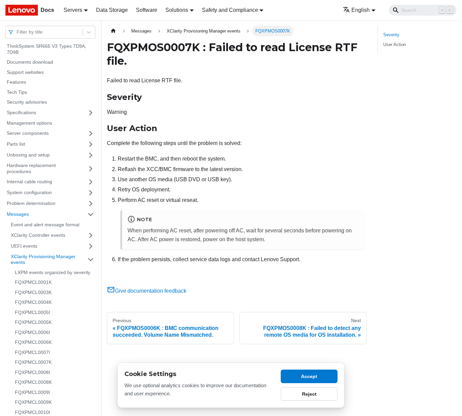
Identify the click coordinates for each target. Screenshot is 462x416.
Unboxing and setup (28, 155)
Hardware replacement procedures (31, 168)
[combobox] (17, 32)
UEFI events (24, 246)
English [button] (360, 10)
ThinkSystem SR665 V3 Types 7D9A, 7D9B (46, 49)
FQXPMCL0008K (33, 382)
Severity (391, 34)
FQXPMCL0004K (33, 302)
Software (146, 10)
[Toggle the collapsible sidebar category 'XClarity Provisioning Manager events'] (90, 260)
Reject (309, 394)
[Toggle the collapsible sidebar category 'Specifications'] (90, 112)
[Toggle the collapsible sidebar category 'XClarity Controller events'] (90, 235)
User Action (394, 44)
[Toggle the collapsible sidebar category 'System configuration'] (90, 192)
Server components (28, 133)
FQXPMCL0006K (33, 342)
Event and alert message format (45, 224)
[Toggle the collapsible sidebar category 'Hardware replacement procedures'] (90, 168)
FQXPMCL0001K (33, 282)
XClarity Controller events (38, 235)
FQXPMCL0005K (33, 322)
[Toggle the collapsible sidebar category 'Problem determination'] (90, 203)
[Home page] (113, 31)
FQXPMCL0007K (33, 362)
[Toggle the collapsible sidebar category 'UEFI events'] (90, 246)
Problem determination (31, 203)
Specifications (21, 112)
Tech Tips (17, 92)
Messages (18, 214)
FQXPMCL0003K (33, 292)
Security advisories (27, 102)
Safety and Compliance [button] (230, 10)
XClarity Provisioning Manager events (43, 259)
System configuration (29, 192)
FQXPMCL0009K (33, 402)
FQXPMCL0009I (32, 392)
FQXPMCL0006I (32, 332)
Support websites (25, 72)
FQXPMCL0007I (32, 352)
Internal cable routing (29, 181)
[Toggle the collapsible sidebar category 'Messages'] (90, 214)
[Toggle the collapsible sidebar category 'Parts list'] (90, 144)
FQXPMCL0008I (32, 372)
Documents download (30, 62)
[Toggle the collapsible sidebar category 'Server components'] (90, 133)
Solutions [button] (176, 10)
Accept (309, 376)
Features (16, 82)
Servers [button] (73, 10)
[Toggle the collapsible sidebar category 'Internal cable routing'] (90, 181)
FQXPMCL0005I (32, 312)
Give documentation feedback (150, 291)
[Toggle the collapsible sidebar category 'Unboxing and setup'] (90, 155)
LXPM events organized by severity (52, 272)
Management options (29, 123)
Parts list (16, 144)
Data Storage (112, 10)
